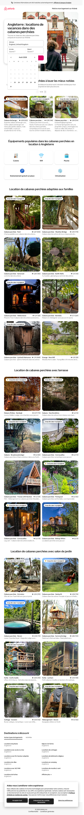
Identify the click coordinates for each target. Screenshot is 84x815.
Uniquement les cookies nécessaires (41, 801)
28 (27, 82)
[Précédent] (37, 91)
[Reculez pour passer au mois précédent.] (11, 57)
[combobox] (25, 44)
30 (35, 82)
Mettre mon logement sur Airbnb (64, 8)
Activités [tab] (29, 737)
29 (31, 82)
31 (11, 87)
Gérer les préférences (65, 800)
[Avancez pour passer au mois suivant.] (34, 57)
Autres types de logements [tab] (13, 737)
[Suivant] (45, 91)
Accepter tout (17, 800)
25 (15, 82)
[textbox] (16, 51)
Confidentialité (33, 811)
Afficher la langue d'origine (62, 3)
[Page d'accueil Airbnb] (9, 8)
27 (23, 82)
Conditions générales (47, 811)
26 (19, 82)
